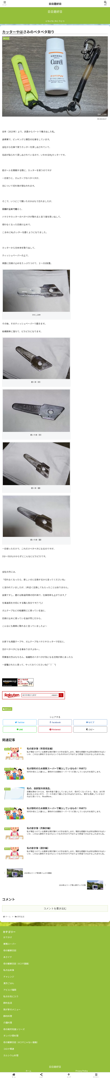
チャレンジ (8, 976)
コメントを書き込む (55, 908)
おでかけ (7, 937)
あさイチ (7, 957)
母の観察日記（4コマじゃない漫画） (21, 1042)
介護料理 (7, 1022)
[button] (101, 564)
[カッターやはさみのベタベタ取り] (67, 688)
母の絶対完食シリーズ (14, 1029)
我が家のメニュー (12, 1009)
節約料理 (7, 1016)
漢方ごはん (8, 983)
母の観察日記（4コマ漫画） (16, 963)
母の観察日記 (9, 950)
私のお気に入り (10, 996)
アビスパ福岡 (9, 989)
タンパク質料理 (10, 1035)
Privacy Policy (82, 1070)
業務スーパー (9, 943)
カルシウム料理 (10, 1055)
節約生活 (7, 1002)
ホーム (28, 1070)
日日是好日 (55, 4)
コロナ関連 (8, 1048)
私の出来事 (8, 970)
